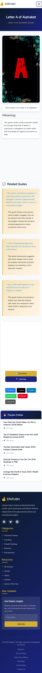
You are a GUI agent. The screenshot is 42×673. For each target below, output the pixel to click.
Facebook (10, 390)
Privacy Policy (21, 653)
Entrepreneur (8, 553)
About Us (21, 649)
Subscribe (21, 624)
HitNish (22, 645)
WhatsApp (11, 396)
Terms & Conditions (21, 657)
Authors (6, 579)
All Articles (7, 567)
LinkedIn (31, 390)
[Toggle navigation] (39, 4)
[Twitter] (10, 521)
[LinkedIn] (17, 521)
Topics (5, 575)
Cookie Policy (21, 665)
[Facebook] (4, 521)
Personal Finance (10, 535)
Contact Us (21, 669)
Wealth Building (9, 544)
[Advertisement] (21, 159)
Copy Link (10, 402)
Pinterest (22, 396)
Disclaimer (21, 661)
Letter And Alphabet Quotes (21, 22)
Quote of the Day (10, 584)
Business (6, 548)
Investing (6, 540)
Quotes (6, 571)
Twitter (21, 390)
